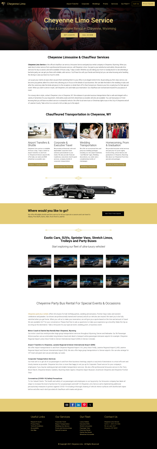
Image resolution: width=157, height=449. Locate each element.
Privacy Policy (35, 424)
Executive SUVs (85, 424)
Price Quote (148, 4)
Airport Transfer (72, 4)
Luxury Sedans (84, 422)
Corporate (85, 4)
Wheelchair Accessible (87, 434)
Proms (105, 4)
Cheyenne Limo (16, 3)
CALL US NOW (87, 35)
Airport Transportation (37, 164)
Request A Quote (36, 422)
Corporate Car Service (63, 166)
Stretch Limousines (86, 426)
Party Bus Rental (85, 430)
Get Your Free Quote (113, 213)
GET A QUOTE (69, 35)
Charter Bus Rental (86, 432)
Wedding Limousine (88, 166)
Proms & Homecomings (116, 164)
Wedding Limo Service (62, 426)
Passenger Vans (85, 428)
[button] (67, 405)
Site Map (33, 430)
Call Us (136, 4)
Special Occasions (61, 430)
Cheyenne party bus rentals (38, 314)
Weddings (96, 4)
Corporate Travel (60, 422)
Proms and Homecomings (63, 428)
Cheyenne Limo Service (111, 422)
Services (114, 4)
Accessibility (35, 428)
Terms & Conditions (37, 426)
